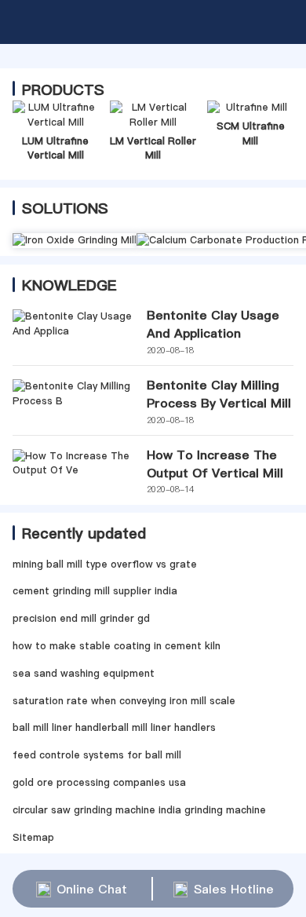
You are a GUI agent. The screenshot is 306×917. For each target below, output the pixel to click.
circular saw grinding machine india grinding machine (139, 810)
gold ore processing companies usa (99, 782)
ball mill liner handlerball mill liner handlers (114, 727)
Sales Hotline (234, 888)
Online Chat (91, 888)
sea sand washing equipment (84, 673)
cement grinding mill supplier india (95, 590)
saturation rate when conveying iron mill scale (124, 700)
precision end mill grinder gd (81, 618)
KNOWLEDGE (69, 285)
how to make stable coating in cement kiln (116, 645)
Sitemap (33, 837)
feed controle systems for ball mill (97, 755)
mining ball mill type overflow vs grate (105, 564)
